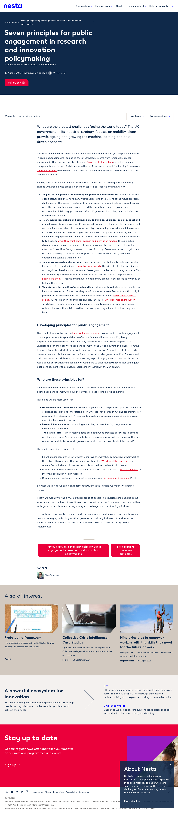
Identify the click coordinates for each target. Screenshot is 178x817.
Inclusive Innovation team (86, 333)
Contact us (84, 792)
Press (34, 792)
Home (7, 23)
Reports (15, 23)
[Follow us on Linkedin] (22, 791)
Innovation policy (35, 73)
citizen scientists (129, 469)
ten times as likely (47, 170)
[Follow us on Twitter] (7, 791)
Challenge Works (114, 706)
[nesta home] (13, 6)
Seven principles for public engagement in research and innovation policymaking (51, 22)
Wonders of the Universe (114, 461)
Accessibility (71, 792)
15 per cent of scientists (100, 162)
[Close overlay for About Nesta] (171, 764)
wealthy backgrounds (89, 266)
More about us (132, 801)
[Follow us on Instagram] (27, 791)
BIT (106, 686)
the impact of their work (116, 478)
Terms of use (58, 792)
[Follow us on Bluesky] (12, 791)
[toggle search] (172, 7)
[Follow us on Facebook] (17, 791)
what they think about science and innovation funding (87, 241)
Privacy (47, 792)
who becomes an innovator (119, 300)
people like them (51, 279)
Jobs (40, 792)
